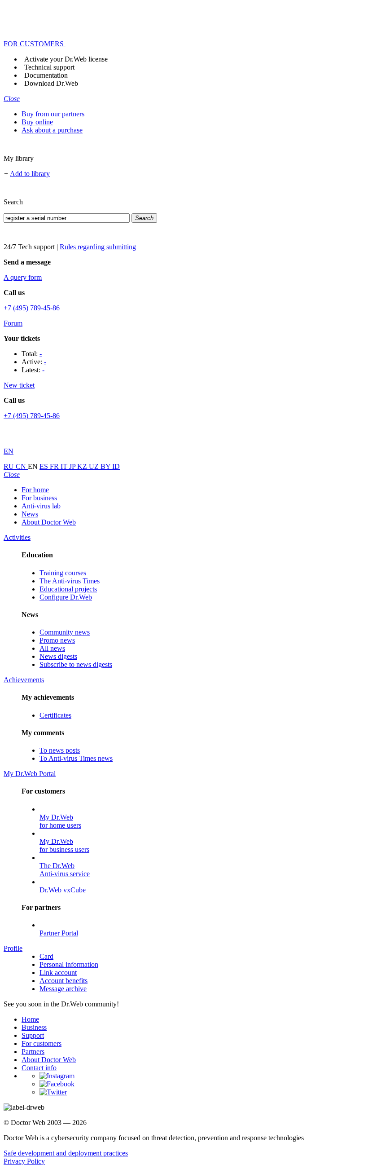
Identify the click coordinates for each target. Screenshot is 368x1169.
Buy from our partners (53, 114)
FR (55, 466)
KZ (83, 466)
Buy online (37, 122)
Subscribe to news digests (75, 664)
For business (39, 498)
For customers (41, 1043)
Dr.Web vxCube (62, 890)
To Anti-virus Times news (76, 758)
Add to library (30, 173)
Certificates (55, 715)
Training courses (62, 573)
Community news (64, 632)
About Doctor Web (49, 522)
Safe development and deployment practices (66, 1153)
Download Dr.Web (51, 83)
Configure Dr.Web (65, 597)
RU (10, 466)
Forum (13, 323)
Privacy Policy (24, 1161)
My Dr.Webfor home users (60, 821)
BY (106, 466)
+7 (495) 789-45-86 (32, 308)
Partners (33, 1051)
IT (65, 466)
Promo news (57, 640)
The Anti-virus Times (69, 581)
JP (73, 466)
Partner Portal (58, 933)
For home (35, 490)
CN (22, 466)
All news (52, 648)
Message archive (63, 989)
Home (30, 1019)
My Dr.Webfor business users (64, 845)
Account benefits (63, 980)
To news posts (59, 750)
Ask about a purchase (52, 130)
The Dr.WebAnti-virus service (64, 870)
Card (46, 956)
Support (33, 1035)
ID (116, 466)
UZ (95, 466)
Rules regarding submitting (98, 247)
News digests (58, 656)
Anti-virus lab (41, 506)
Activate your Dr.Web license (66, 59)
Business (34, 1027)
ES (44, 466)
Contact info (39, 1068)
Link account (58, 972)
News (30, 514)
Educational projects (68, 589)
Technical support (49, 67)
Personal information (68, 964)
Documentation (46, 75)
